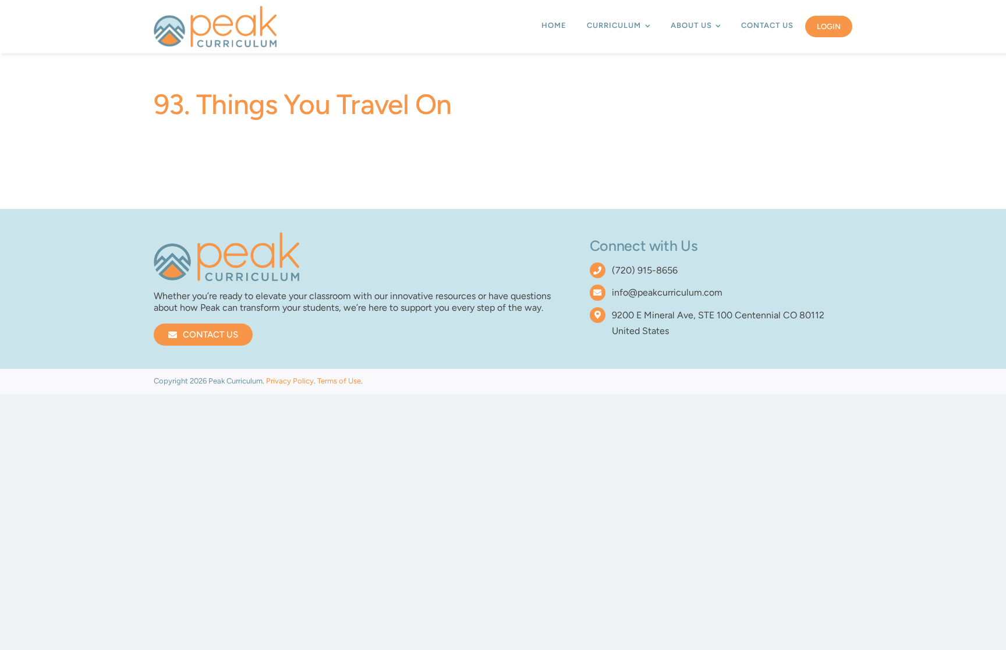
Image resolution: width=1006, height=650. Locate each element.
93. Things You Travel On (303, 104)
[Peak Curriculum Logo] (215, 10)
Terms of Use (339, 380)
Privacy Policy (290, 380)
